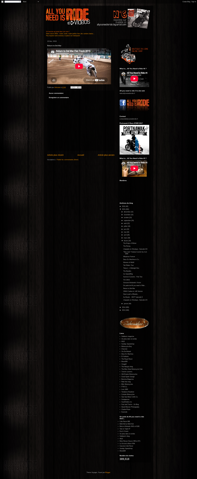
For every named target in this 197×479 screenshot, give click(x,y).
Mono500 (124, 361)
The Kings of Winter (129, 243)
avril (125, 235)
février (126, 241)
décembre (127, 212)
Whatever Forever (129, 256)
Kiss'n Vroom (124, 431)
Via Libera (126, 280)
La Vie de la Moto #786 (127, 443)
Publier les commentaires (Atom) (67, 160)
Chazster (124, 349)
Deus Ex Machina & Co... (131, 259)
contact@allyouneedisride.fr (129, 119)
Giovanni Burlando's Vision (132, 282)
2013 (124, 310)
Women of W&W (128, 262)
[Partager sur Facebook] (78, 87)
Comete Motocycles (128, 394)
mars (126, 238)
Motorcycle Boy (126, 346)
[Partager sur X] (76, 87)
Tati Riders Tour (128, 265)
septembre (127, 220)
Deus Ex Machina (127, 354)
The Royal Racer (126, 359)
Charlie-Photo (125, 409)
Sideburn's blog (125, 436)
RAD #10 (123, 424)
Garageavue (125, 399)
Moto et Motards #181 (127, 426)
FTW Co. (124, 387)
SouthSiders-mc (126, 402)
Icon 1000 (124, 389)
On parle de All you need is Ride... (134, 285)
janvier (126, 303)
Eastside (124, 412)
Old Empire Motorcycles (129, 374)
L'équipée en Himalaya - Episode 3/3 (135, 249)
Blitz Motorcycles (127, 384)
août (125, 223)
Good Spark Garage (128, 377)
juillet (126, 226)
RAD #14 (131, 424)
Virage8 (123, 364)
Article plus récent (55, 155)
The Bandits (127, 271)
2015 (124, 209)
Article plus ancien (106, 155)
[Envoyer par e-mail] (71, 87)
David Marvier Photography (130, 407)
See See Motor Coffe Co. (129, 397)
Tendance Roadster (127, 392)
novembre (127, 215)
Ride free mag (126, 382)
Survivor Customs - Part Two (132, 277)
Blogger (107, 472)
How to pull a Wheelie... (131, 294)
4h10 (123, 341)
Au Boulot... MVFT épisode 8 (133, 297)
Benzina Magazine (127, 379)
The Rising (126, 246)
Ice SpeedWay (128, 274)
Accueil (80, 155)
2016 (124, 206)
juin (125, 229)
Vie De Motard (126, 351)
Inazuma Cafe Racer (126, 446)
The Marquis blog (127, 366)
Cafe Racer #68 (125, 421)
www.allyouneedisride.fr (127, 93)
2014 (124, 307)
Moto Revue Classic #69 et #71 (130, 441)
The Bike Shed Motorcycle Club (131, 369)
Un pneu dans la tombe (129, 339)
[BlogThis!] (74, 87)
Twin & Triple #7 (125, 429)
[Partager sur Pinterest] (80, 87)
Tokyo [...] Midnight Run (131, 268)
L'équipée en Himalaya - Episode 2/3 (135, 300)
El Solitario (125, 356)
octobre (126, 217)
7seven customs (126, 371)
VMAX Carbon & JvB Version (133, 291)
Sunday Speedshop (127, 344)
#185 (137, 426)
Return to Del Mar (129, 288)
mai (125, 232)
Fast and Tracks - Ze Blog (130, 404)
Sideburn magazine (127, 336)
